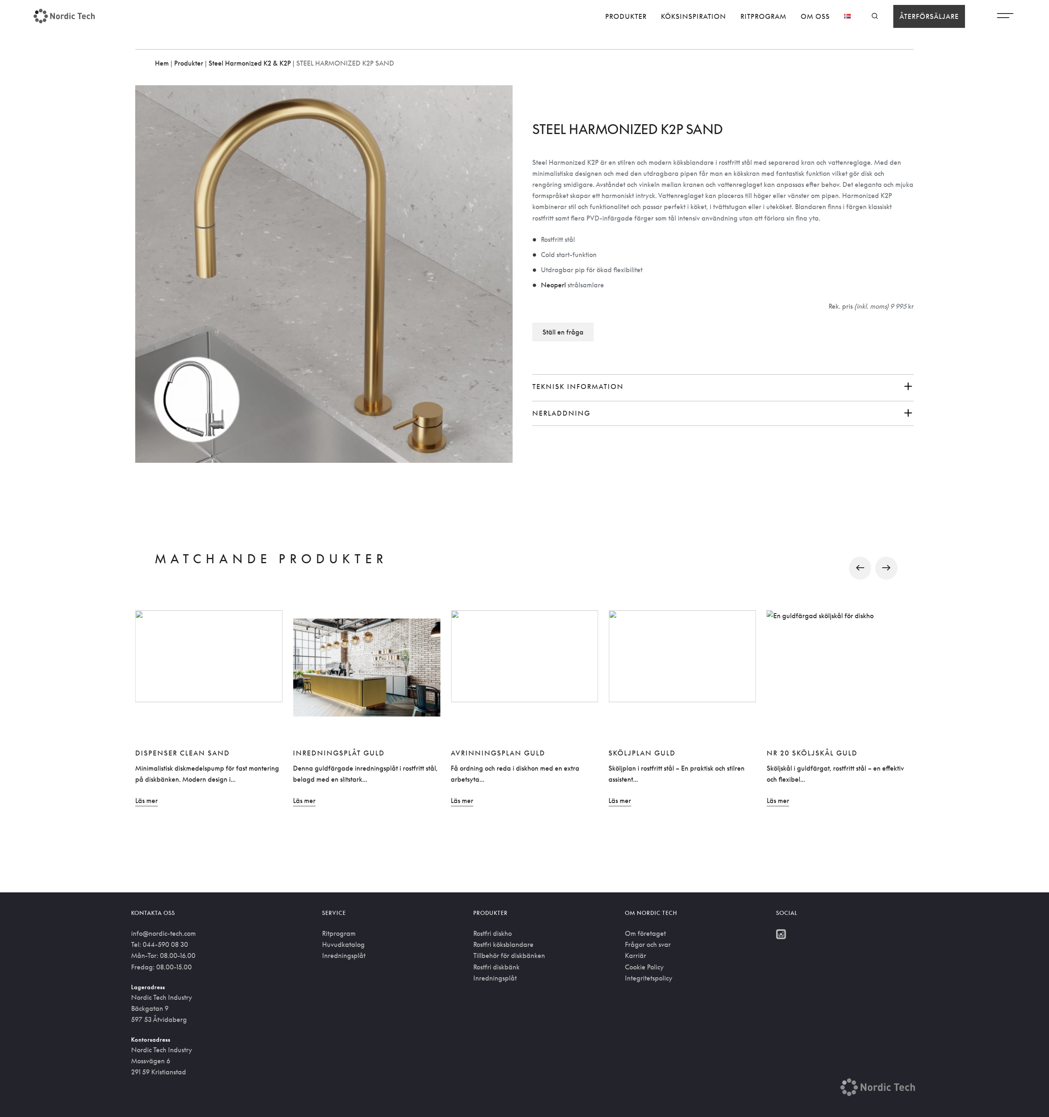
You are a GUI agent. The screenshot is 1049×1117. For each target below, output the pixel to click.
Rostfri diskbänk (496, 967)
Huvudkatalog (343, 944)
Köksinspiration (693, 16)
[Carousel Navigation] (524, 568)
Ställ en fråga (563, 332)
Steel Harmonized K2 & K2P (250, 63)
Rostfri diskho (492, 933)
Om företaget (645, 933)
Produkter (626, 16)
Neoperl (553, 285)
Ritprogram (763, 16)
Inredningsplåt (344, 955)
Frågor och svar (648, 944)
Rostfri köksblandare (503, 944)
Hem (162, 63)
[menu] (1005, 17)
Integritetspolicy (648, 978)
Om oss (815, 16)
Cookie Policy (644, 967)
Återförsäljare (929, 16)
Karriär (635, 955)
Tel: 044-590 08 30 (159, 944)
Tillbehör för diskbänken (509, 955)
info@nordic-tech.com (163, 933)
